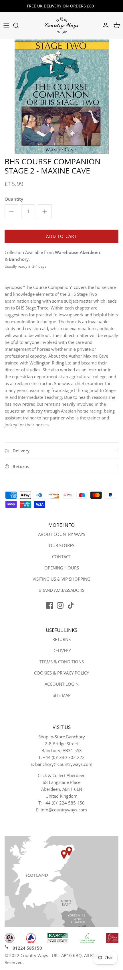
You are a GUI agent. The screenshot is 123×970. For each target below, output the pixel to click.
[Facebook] (49, 605)
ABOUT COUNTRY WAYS (61, 534)
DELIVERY (61, 650)
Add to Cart (61, 236)
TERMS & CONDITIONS (61, 662)
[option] (61, 97)
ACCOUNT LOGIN (62, 684)
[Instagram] (60, 605)
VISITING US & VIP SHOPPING (61, 579)
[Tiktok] (71, 605)
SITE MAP (62, 695)
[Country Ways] (61, 25)
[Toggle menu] (6, 25)
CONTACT (61, 556)
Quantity (14, 199)
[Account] (104, 25)
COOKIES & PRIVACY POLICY (61, 673)
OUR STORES (61, 545)
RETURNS (61, 639)
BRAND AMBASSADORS (61, 590)
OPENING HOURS (61, 568)
